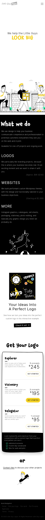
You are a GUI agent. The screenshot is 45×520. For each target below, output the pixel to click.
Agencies (5, 509)
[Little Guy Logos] (9, 3)
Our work (23, 506)
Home (4, 506)
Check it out (21, 325)
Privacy (11, 511)
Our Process (33, 506)
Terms (4, 511)
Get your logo (13, 506)
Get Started (33, 374)
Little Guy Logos (38, 516)
